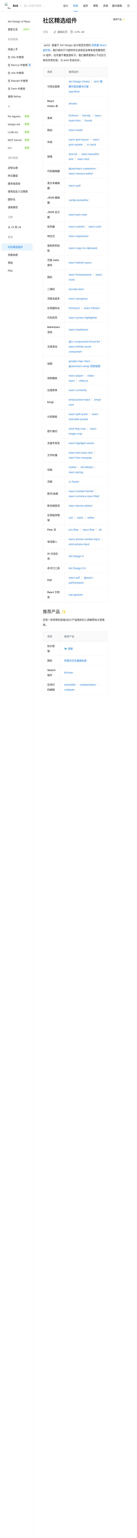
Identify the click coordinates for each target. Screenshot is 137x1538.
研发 (75, 5)
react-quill (74, 185)
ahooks (73, 103)
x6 (100, 529)
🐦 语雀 (68, 648)
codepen (69, 689)
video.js (83, 380)
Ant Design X (76, 556)
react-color (94, 226)
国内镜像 (117, 5)
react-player (76, 375)
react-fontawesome (80, 274)
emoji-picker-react (79, 399)
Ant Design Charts (79, 81)
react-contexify (78, 390)
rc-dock (91, 144)
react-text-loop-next (81, 452)
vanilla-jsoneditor (78, 200)
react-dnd (83, 158)
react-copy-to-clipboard (83, 248)
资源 (105, 5)
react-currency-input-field (84, 496)
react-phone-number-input (84, 539)
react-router (76, 129)
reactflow (74, 91)
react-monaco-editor (81, 173)
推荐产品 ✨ (119, 19)
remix (80, 517)
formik (88, 120)
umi (71, 517)
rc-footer (74, 481)
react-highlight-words (81, 443)
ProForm (73, 115)
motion (73, 467)
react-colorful (76, 226)
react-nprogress (78, 298)
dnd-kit (73, 153)
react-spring (76, 472)
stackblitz (70, 684)
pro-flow (73, 529)
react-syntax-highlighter (83, 317)
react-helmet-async (80, 262)
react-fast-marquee (80, 457)
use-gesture (76, 594)
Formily (86, 115)
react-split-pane (78, 414)
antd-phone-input (79, 544)
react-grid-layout (79, 139)
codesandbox (88, 684)
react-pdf (74, 577)
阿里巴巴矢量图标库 (75, 660)
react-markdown (78, 329)
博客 (95, 5)
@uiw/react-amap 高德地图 (84, 366)
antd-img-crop (77, 428)
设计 (65, 5)
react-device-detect (80, 505)
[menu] (97, 5)
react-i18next (92, 308)
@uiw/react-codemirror (82, 168)
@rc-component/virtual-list (84, 341)
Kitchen (68, 672)
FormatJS (74, 308)
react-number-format (81, 491)
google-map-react (79, 361)
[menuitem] (66, 5)
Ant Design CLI (77, 568)
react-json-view (78, 214)
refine (90, 517)
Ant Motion (87, 467)
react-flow (89, 529)
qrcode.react (76, 289)
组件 (85, 5)
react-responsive (78, 236)
